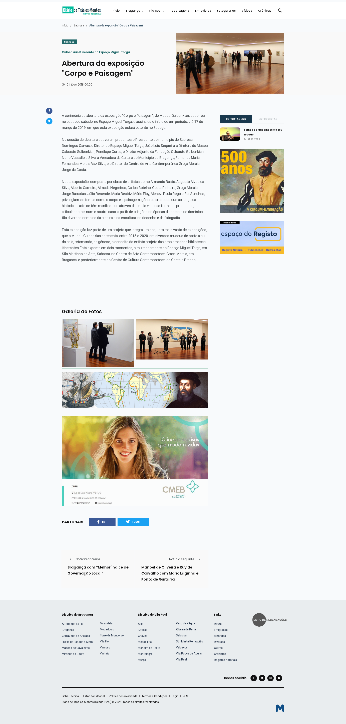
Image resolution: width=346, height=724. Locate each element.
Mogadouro (107, 629)
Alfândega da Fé (72, 623)
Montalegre (145, 653)
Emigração (221, 629)
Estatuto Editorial (94, 696)
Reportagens (179, 11)
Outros (218, 647)
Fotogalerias (226, 11)
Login (175, 696)
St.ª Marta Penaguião (189, 641)
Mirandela (106, 623)
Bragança (133, 11)
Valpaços (182, 647)
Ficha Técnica (70, 696)
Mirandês (220, 635)
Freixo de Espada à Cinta (77, 641)
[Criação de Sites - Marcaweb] (280, 708)
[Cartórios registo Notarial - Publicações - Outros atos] (252, 237)
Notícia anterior (87, 559)
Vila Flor (105, 641)
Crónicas (264, 11)
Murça (142, 659)
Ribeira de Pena (186, 629)
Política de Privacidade (123, 696)
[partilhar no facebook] (49, 111)
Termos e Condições (154, 696)
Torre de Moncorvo (112, 635)
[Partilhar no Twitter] (49, 121)
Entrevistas (203, 11)
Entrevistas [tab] (268, 119)
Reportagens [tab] (236, 119)
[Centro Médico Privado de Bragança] (135, 460)
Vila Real (155, 11)
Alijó (140, 623)
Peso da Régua (185, 623)
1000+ (136, 521)
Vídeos (247, 11)
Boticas (142, 629)
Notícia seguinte (181, 559)
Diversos (219, 641)
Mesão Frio (145, 641)
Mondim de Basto (149, 647)
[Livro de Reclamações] (270, 619)
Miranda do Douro (73, 653)
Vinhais (104, 653)
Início (116, 11)
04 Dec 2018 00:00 (79, 85)
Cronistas (220, 653)
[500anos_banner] (252, 181)
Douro (218, 623)
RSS (185, 696)
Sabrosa (78, 25)
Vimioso (105, 647)
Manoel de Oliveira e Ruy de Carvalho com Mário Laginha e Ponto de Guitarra (169, 573)
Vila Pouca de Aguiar (189, 653)
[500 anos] (135, 389)
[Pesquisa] (280, 10)
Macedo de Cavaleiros (76, 647)
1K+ (104, 521)
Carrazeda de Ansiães (76, 635)
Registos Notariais (225, 659)
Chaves (142, 635)
